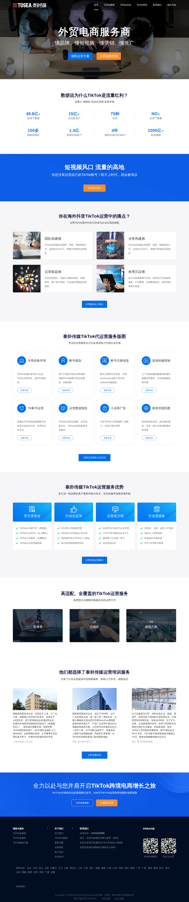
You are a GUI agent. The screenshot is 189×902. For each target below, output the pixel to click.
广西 (144, 868)
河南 (121, 868)
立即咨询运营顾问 (94, 560)
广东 (138, 868)
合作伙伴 (59, 857)
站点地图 (119, 898)
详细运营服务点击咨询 (94, 457)
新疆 (53, 872)
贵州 (167, 868)
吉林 (66, 868)
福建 (103, 868)
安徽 (97, 868)
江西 (109, 868)
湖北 (126, 868)
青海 (41, 872)
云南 (18, 872)
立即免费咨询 (94, 755)
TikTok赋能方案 (20, 842)
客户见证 (59, 852)
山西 (46, 868)
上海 (80, 868)
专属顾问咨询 (94, 188)
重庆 (155, 868)
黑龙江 (73, 868)
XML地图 (105, 898)
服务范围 (59, 842)
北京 (29, 868)
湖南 (132, 868)
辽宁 (60, 868)
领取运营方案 (80, 56)
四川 (161, 868)
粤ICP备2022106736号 (85, 898)
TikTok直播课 (19, 833)
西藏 (24, 872)
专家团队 (59, 847)
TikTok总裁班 (19, 838)
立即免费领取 (82, 803)
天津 (35, 868)
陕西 (30, 872)
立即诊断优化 (109, 56)
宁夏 (47, 872)
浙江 (92, 868)
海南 (150, 868)
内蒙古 (53, 868)
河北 (41, 868)
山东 (115, 868)
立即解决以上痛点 (94, 304)
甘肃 (35, 872)
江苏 (86, 868)
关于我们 (59, 833)
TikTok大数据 (61, 838)
